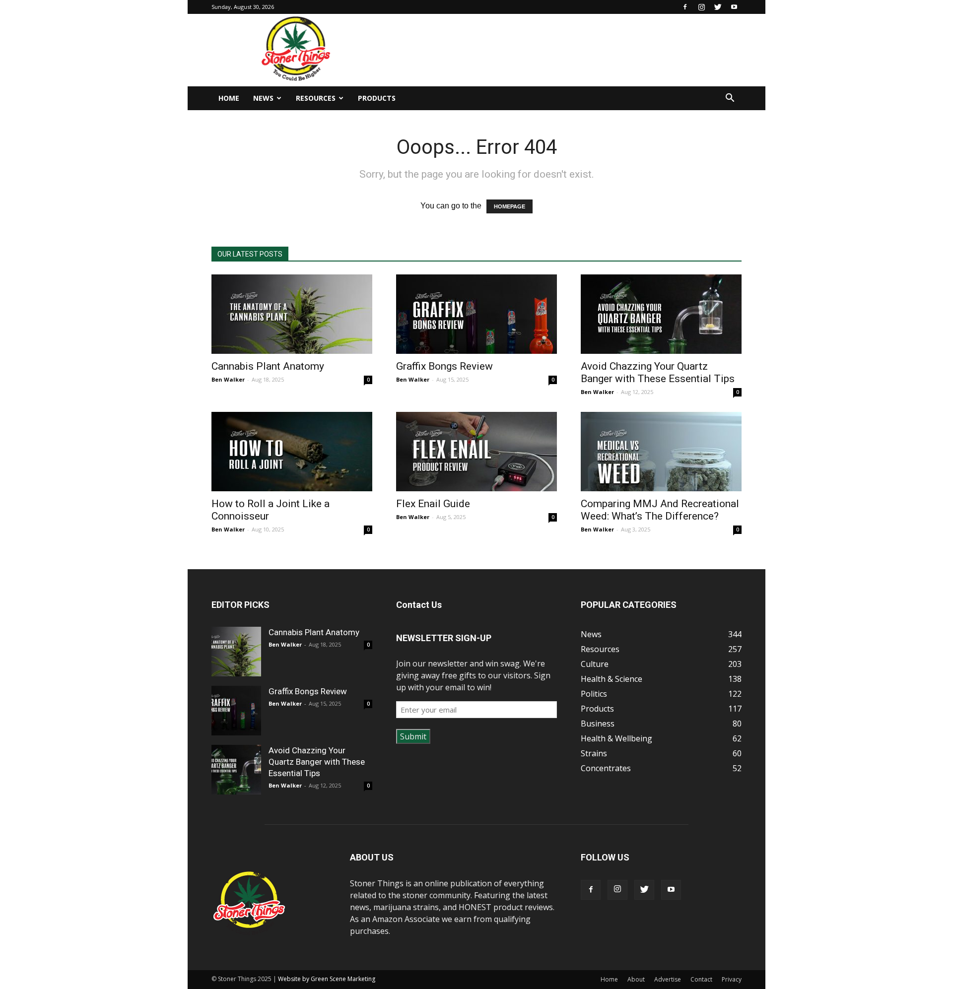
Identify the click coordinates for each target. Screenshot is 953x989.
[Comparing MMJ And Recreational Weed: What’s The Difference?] (661, 451)
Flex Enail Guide (433, 504)
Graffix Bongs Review (444, 366)
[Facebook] (685, 7)
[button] (730, 98)
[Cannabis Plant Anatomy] (291, 314)
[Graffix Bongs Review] (476, 314)
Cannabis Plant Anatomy (267, 366)
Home (228, 98)
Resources (316, 98)
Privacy (732, 979)
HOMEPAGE (509, 206)
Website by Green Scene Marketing (326, 979)
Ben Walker (228, 379)
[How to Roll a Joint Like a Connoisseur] (291, 451)
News (263, 98)
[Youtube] (734, 7)
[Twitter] (717, 7)
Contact (701, 979)
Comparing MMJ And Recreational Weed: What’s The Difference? (660, 510)
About (636, 979)
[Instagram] (701, 7)
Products (377, 98)
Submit (413, 736)
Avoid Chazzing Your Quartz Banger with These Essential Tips (658, 372)
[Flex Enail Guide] (476, 451)
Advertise (667, 979)
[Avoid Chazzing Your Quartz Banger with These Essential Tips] (661, 314)
